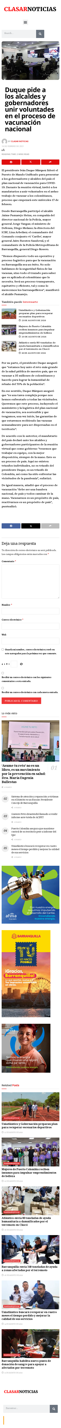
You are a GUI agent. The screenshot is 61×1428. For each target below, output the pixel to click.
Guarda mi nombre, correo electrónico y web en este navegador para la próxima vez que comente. (31, 651)
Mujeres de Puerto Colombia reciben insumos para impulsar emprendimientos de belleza (36, 329)
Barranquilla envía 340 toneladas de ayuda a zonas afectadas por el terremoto (29, 1269)
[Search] (40, 34)
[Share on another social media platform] (50, 162)
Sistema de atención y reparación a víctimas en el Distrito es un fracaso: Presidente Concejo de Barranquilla (34, 800)
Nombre (7, 604)
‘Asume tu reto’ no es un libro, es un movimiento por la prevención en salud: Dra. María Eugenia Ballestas (23, 774)
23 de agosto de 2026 (33, 320)
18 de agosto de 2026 (33, 352)
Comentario (9, 561)
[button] (25, 22)
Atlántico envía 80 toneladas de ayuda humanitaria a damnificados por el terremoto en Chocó (39, 345)
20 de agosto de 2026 (33, 336)
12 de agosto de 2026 (13, 1372)
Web (4, 634)
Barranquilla (12, 1118)
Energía (19, 1420)
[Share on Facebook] (11, 162)
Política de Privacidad (43, 1420)
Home (28, 1420)
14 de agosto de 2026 (13, 1324)
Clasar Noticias (19, 141)
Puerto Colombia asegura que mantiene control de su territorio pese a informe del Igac (33, 832)
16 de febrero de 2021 (13, 146)
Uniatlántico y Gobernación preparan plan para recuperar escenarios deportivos (36, 313)
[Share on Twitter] (30, 162)
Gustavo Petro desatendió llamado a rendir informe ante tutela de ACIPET (34, 816)
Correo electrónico (13, 619)
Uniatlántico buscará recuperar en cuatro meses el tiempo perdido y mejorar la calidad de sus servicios (35, 849)
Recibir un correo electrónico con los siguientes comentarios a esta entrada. (26, 679)
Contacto (10, 1420)
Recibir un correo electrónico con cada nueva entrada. (30, 692)
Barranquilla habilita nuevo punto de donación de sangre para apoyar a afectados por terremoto (26, 1364)
